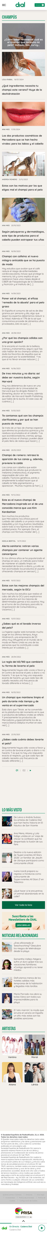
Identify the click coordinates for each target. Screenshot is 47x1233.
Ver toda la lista (23, 905)
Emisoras (29, 1195)
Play (41, 1228)
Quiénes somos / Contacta (12, 1195)
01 (17, 770)
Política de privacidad (26, 1198)
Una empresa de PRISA (24, 1210)
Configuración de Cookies (28, 1201)
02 (24, 770)
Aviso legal (40, 1195)
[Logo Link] (20, 4)
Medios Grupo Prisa (24, 1216)
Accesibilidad (10, 1198)
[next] (30, 770)
